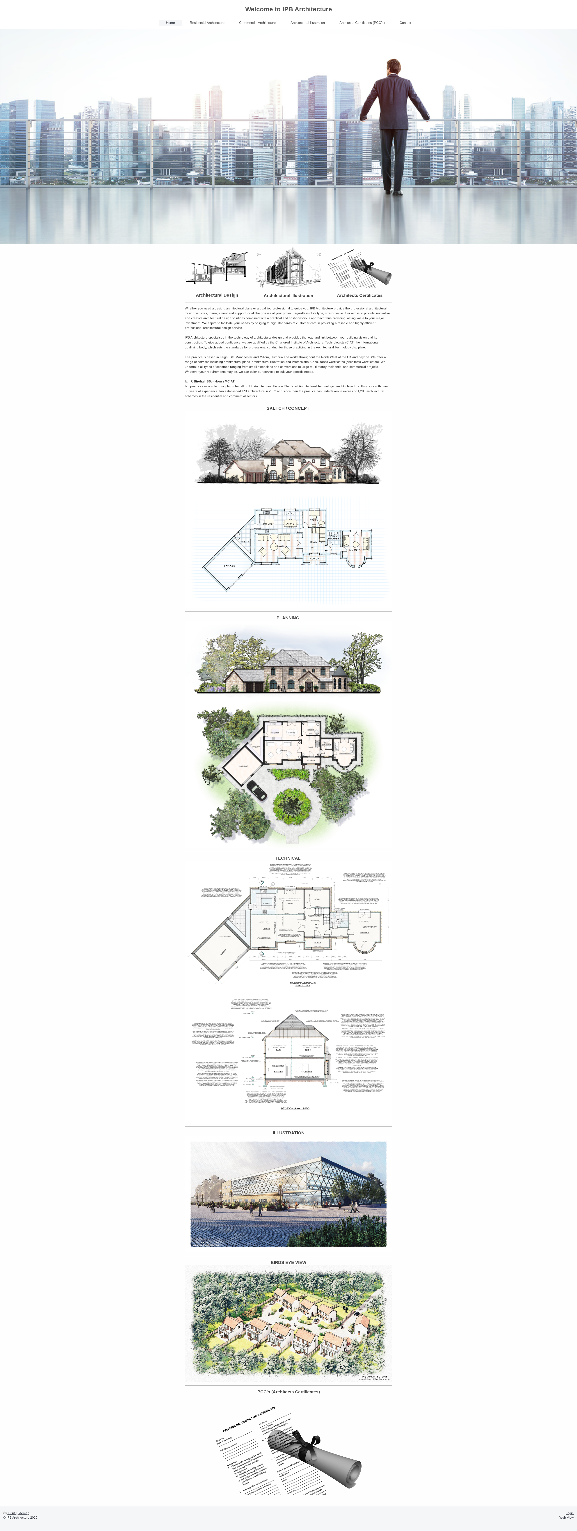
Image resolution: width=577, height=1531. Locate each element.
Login (570, 1513)
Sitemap (23, 1513)
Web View (566, 1517)
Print (11, 1513)
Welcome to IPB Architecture (288, 9)
